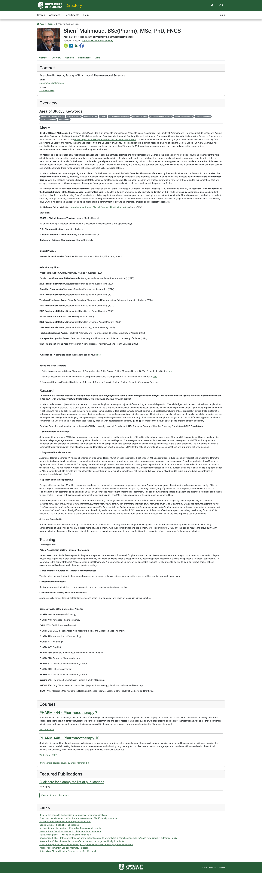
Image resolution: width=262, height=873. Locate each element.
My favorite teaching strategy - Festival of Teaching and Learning (70, 828)
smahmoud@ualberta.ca (51, 83)
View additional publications (55, 795)
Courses (69, 57)
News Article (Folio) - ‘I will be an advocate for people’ (65, 834)
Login (222, 15)
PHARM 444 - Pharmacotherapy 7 (68, 712)
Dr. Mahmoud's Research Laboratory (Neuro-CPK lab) (65, 821)
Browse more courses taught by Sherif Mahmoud (63, 763)
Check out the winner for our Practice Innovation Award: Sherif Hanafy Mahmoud (78, 818)
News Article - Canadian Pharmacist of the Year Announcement (70, 831)
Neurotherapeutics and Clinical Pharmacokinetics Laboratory (99, 207)
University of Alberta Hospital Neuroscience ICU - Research (67, 851)
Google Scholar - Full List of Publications (59, 825)
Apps (42, 24)
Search (41, 15)
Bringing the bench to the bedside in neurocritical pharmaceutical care (73, 815)
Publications (84, 57)
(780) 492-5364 (46, 90)
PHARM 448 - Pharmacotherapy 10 (69, 738)
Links (97, 57)
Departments (72, 15)
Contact (43, 57)
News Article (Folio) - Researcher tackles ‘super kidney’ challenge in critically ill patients (81, 841)
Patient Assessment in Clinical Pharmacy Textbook (63, 848)
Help (86, 15)
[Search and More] (221, 5)
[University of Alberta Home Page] (50, 5)
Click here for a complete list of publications (71, 782)
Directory (74, 5)
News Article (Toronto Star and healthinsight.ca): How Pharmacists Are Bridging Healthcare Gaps (86, 844)
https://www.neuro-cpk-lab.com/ (97, 40)
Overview (56, 57)
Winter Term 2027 (48, 755)
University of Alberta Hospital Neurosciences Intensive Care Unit (105, 139)
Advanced (54, 15)
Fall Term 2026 (46, 729)
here (99, 354)
